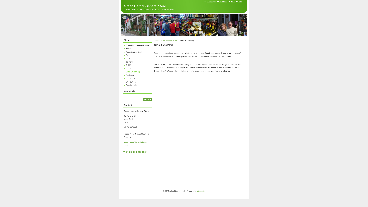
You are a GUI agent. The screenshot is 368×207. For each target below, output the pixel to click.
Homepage (211, 1)
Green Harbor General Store (165, 40)
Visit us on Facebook (135, 152)
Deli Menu (130, 65)
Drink (128, 58)
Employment (131, 82)
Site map (223, 1)
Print (240, 1)
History (129, 49)
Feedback (130, 75)
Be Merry (129, 62)
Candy (128, 68)
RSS (233, 1)
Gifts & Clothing (133, 72)
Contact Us (130, 78)
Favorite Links (131, 85)
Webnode (201, 191)
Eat (127, 55)
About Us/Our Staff (134, 52)
